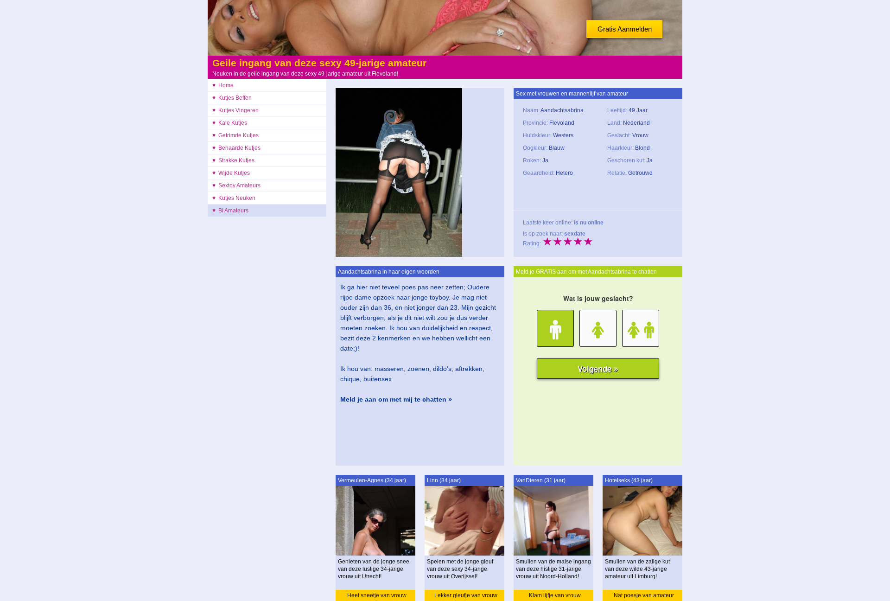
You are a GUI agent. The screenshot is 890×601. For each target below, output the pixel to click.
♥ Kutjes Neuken (233, 198)
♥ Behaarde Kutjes (236, 148)
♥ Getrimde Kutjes (235, 135)
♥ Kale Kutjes (229, 123)
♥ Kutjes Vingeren (235, 110)
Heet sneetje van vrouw (377, 595)
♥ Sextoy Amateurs (236, 185)
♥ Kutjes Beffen (232, 98)
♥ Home (223, 85)
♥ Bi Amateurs (230, 210)
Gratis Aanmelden (625, 29)
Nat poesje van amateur (644, 595)
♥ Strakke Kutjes (233, 160)
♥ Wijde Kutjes (231, 173)
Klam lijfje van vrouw (555, 595)
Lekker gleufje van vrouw (465, 595)
